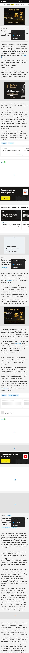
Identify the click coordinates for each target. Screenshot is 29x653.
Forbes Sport (4, 222)
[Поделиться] (25, 28)
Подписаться (6, 198)
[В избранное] (27, 28)
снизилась (18, 343)
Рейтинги (17, 4)
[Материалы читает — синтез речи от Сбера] (23, 28)
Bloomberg (9, 280)
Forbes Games (8, 4)
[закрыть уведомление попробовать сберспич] (23, 32)
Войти (20, 1)
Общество (25, 222)
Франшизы (23, 4)
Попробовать (15, 38)
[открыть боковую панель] (24, 2)
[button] (27, 2)
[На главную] (3, 1)
